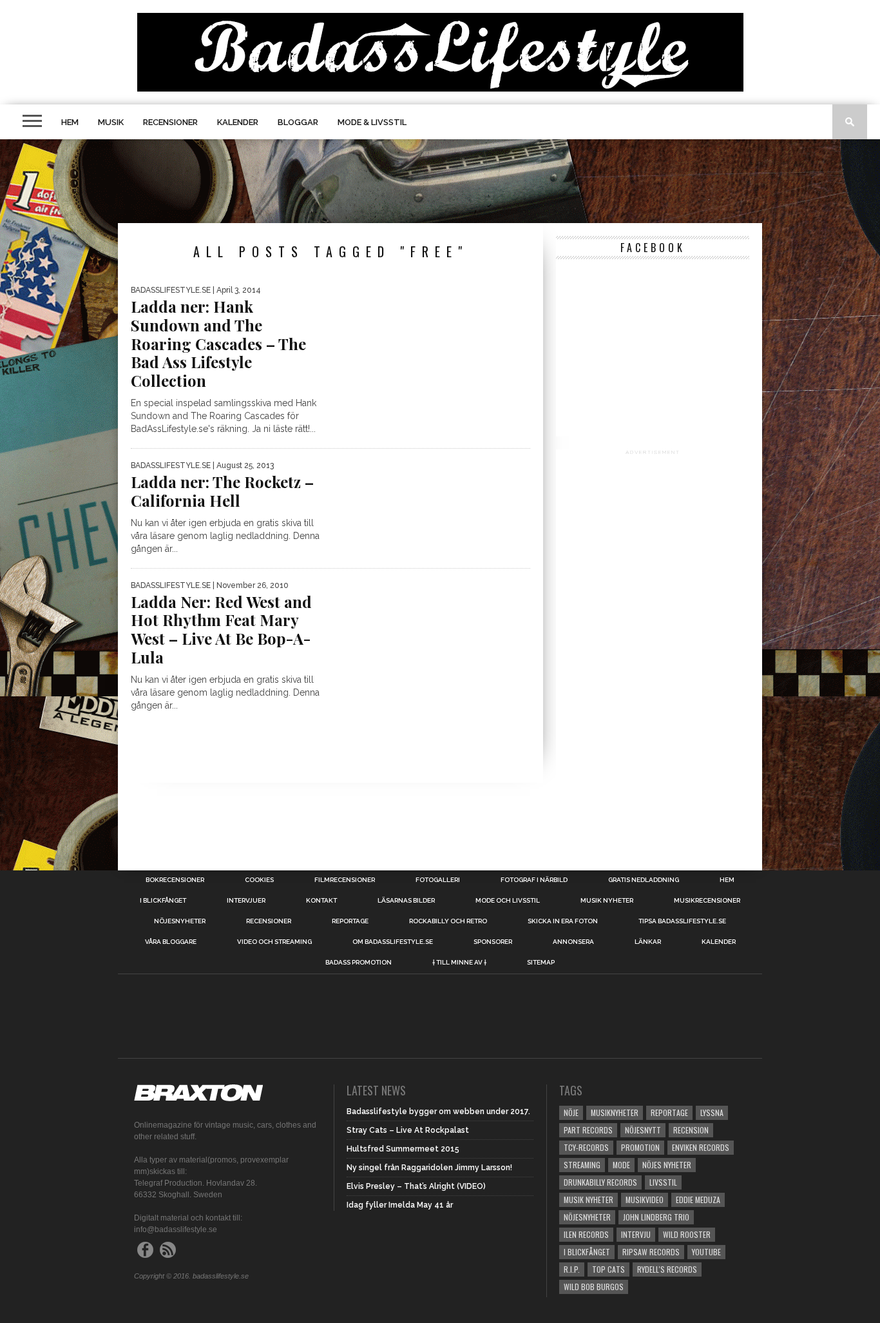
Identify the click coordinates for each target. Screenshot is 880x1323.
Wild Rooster (687, 1234)
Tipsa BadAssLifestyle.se (682, 921)
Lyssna (711, 1112)
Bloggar (298, 122)
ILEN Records (586, 1234)
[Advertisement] (440, 181)
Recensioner (170, 122)
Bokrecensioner (175, 880)
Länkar (648, 942)
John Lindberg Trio (656, 1216)
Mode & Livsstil (372, 122)
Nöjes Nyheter (666, 1164)
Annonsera (573, 942)
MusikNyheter (614, 1112)
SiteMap (541, 962)
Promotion (640, 1147)
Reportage (350, 921)
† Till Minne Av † (459, 962)
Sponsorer (492, 942)
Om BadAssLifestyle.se (392, 942)
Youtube (706, 1251)
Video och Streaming (274, 942)
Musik (111, 122)
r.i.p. (572, 1269)
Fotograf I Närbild (534, 880)
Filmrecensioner (344, 880)
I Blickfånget (587, 1251)
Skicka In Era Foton (563, 921)
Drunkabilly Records (600, 1182)
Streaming (582, 1164)
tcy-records (586, 1147)
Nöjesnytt (643, 1129)
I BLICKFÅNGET (163, 900)
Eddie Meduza (698, 1199)
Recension (691, 1129)
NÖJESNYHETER (180, 921)
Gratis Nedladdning (643, 880)
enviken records (700, 1147)
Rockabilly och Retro (448, 921)
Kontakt (321, 900)
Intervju (636, 1234)
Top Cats (608, 1269)
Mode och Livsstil (507, 900)
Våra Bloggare (170, 942)
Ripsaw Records (651, 1251)
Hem (70, 122)
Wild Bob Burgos (594, 1286)
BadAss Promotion (358, 962)
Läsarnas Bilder (406, 900)
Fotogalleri (438, 880)
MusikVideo (645, 1199)
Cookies (259, 880)
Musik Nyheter (606, 900)
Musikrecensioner (707, 900)
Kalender (237, 122)
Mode (621, 1164)
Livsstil (663, 1182)
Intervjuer (246, 900)
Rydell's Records (667, 1269)
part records (588, 1129)
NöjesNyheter (587, 1216)
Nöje (571, 1112)
